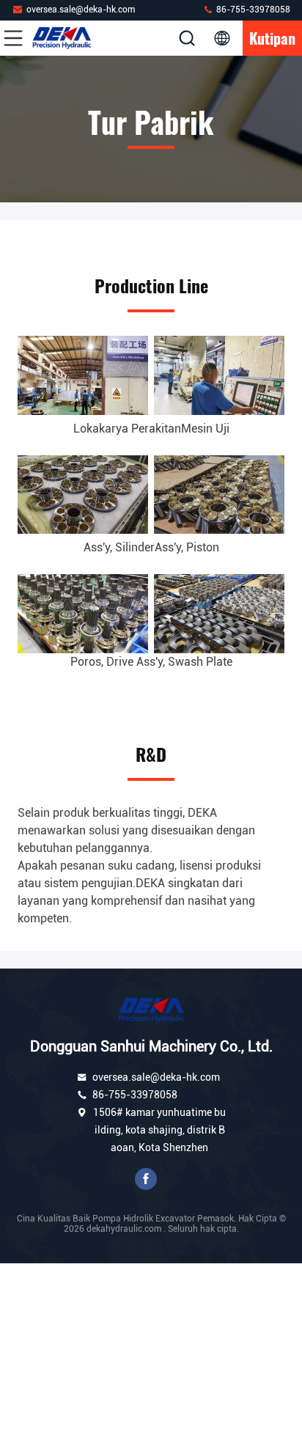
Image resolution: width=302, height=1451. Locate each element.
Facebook (146, 1179)
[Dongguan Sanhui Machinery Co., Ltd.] (61, 38)
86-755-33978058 (252, 9)
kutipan (272, 38)
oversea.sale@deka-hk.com (80, 9)
